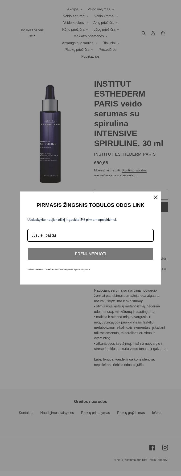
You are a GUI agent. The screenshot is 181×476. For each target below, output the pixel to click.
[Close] (155, 197)
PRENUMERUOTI (90, 254)
